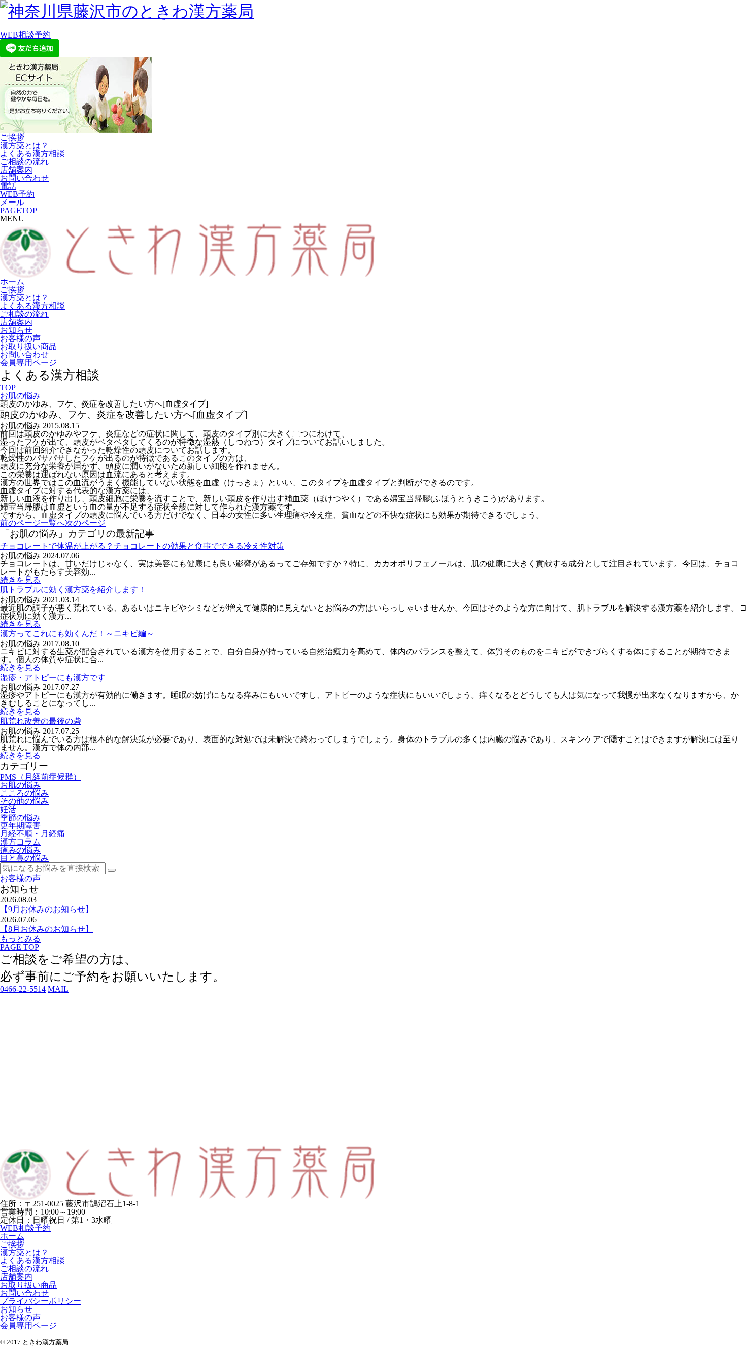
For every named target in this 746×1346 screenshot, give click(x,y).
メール (12, 202)
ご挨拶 (12, 137)
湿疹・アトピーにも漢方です (53, 677)
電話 (8, 186)
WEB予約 (17, 194)
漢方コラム (20, 841)
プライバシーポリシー (40, 1301)
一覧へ (53, 523)
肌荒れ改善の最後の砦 (40, 721)
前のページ (20, 523)
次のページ (85, 523)
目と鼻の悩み (24, 858)
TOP (8, 387)
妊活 (8, 809)
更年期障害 (20, 825)
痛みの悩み (20, 850)
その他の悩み (24, 801)
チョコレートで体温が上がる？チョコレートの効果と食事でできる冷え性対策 (142, 546)
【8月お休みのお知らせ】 (46, 929)
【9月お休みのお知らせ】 (46, 909)
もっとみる (20, 938)
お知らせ (16, 330)
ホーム (12, 281)
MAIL (58, 989)
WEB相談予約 (25, 34)
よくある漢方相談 (32, 153)
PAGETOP (18, 210)
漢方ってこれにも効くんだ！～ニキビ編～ (77, 633)
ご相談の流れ (24, 161)
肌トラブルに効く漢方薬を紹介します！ (73, 589)
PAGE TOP (19, 947)
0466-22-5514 (23, 989)
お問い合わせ (24, 178)
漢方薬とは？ (24, 145)
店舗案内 (16, 169)
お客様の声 (20, 338)
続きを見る (20, 580)
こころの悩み (24, 793)
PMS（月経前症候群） (40, 776)
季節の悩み (20, 817)
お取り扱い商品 (28, 346)
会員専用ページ (28, 362)
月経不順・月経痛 (32, 833)
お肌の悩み (20, 395)
